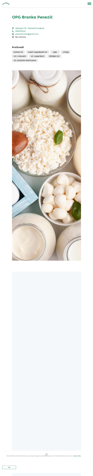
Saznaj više (77, 456)
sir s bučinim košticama (25, 60)
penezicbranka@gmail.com (26, 34)
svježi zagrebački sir (37, 52)
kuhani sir (18, 52)
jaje (55, 52)
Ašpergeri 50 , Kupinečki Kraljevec (29, 28)
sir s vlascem (20, 56)
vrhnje (66, 52)
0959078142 (20, 31)
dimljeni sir (54, 56)
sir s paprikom (37, 56)
